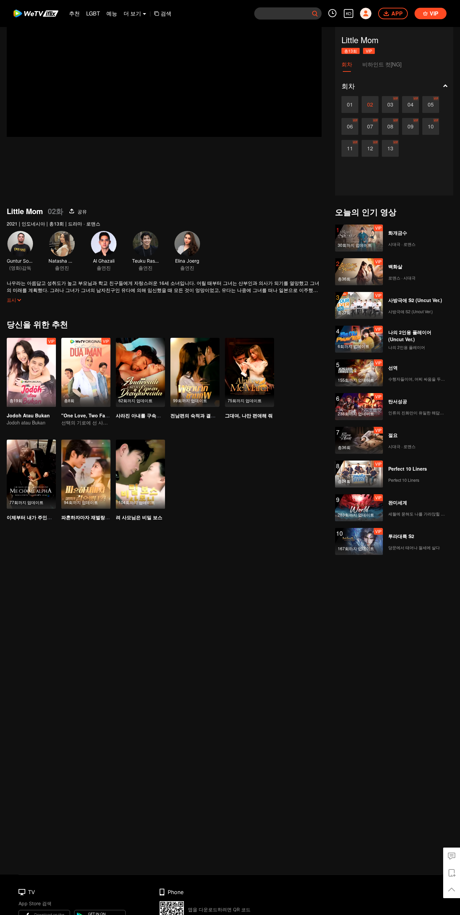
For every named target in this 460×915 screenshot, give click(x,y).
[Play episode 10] (430, 126)
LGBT (93, 13)
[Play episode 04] (410, 104)
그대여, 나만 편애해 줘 (249, 415)
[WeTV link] (36, 13)
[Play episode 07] (370, 126)
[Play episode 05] (430, 104)
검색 (166, 13)
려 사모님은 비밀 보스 (139, 517)
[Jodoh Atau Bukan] (31, 372)
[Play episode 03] (390, 104)
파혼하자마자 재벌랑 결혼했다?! (95, 517)
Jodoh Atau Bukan (28, 415)
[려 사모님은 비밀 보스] (140, 474)
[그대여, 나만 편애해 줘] (249, 372)
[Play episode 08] (390, 126)
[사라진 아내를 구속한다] (140, 372)
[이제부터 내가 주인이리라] (31, 474)
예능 (111, 13)
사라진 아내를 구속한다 (141, 415)
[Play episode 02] (370, 104)
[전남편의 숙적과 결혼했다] (195, 372)
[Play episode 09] (410, 126)
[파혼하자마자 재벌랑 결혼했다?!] (85, 474)
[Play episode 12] (370, 148)
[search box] (315, 13)
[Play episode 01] (349, 104)
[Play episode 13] (390, 148)
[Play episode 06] (349, 126)
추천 (74, 13)
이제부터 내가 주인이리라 (34, 517)
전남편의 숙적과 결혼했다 (197, 415)
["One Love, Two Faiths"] (85, 372)
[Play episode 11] (349, 148)
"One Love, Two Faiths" (88, 415)
